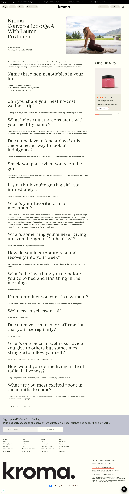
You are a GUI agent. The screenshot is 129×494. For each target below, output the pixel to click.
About (42, 441)
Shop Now (103, 108)
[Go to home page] (64, 6)
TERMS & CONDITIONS (107, 460)
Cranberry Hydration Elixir (24, 175)
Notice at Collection (73, 486)
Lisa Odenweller (15, 47)
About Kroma (104, 7)
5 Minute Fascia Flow (22, 90)
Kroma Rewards (8, 448)
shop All (6, 441)
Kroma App (63, 441)
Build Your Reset (32, 7)
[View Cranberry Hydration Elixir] (108, 89)
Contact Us (25, 441)
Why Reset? (44, 444)
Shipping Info (26, 451)
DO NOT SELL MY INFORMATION (103, 467)
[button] (115, 114)
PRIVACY (95, 460)
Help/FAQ (62, 451)
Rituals (21, 7)
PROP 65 (108, 464)
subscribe (50, 429)
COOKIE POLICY (97, 464)
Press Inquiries (64, 446)
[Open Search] (122, 7)
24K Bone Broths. (17, 304)
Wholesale (6, 451)
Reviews (5, 446)
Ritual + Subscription (47, 448)
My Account (115, 7)
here (82, 396)
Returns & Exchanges (29, 448)
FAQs (23, 446)
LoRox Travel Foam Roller (19, 318)
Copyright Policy (106, 472)
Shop (4, 7)
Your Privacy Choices (59, 486)
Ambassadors (45, 451)
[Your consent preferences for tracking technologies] (3, 491)
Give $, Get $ (7, 444)
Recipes (61, 444)
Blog (60, 448)
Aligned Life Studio (68, 64)
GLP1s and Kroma (46, 446)
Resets (12, 7)
